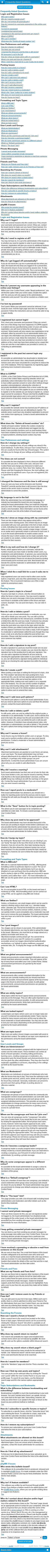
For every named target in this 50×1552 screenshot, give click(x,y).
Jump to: (4, 1538)
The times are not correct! (10, 50)
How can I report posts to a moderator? (15, 90)
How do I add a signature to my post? (15, 73)
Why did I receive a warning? (12, 87)
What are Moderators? (9, 131)
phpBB (11, 1546)
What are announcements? (11, 116)
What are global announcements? (14, 113)
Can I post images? (8, 111)
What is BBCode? (7, 103)
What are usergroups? (9, 133)
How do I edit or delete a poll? (12, 80)
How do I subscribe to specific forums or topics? (19, 191)
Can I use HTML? (7, 106)
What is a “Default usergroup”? (12, 143)
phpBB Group (15, 1471)
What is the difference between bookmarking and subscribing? (24, 188)
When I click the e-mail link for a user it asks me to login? (22, 62)
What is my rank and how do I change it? (16, 59)
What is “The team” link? (10, 146)
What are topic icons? (9, 123)
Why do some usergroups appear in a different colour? (21, 141)
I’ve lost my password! (9, 29)
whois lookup (17, 1510)
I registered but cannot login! (11, 31)
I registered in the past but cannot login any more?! (20, 34)
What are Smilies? (8, 108)
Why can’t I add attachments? (12, 85)
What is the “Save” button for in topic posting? (18, 92)
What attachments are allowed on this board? (18, 199)
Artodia (46, 1546)
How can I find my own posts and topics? (16, 182)
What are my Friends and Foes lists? (14, 164)
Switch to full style (25, 7)
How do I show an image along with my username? (20, 57)
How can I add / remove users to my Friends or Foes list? (22, 167)
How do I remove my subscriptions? (14, 193)
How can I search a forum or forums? (15, 173)
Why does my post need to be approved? (16, 95)
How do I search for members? (12, 180)
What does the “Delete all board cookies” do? (18, 41)
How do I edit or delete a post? (12, 70)
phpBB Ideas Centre (11, 1490)
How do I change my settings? (12, 47)
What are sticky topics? (9, 118)
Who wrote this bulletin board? (12, 207)
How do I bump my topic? (10, 97)
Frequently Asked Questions (18, 2)
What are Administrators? (10, 128)
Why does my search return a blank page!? (17, 178)
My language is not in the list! (12, 54)
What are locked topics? (10, 121)
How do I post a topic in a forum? (13, 68)
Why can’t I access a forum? (11, 82)
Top (2, 234)
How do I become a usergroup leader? (15, 138)
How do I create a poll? (9, 75)
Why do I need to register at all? (13, 19)
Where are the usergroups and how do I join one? (19, 136)
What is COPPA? (7, 36)
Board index (6, 1550)
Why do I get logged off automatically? (15, 22)
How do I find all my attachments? (13, 202)
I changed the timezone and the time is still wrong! (20, 52)
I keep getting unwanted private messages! (17, 154)
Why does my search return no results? (15, 175)
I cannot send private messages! (13, 151)
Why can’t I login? (7, 17)
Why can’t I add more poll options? (14, 78)
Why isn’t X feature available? (12, 210)
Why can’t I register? (8, 39)
